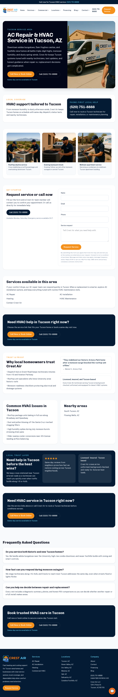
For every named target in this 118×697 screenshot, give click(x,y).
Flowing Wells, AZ (71, 415)
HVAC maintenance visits (69, 290)
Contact (85, 10)
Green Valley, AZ (67, 664)
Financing (67, 10)
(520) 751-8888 (72, 2)
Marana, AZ (65, 671)
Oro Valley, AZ (66, 668)
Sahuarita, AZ (66, 677)
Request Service (107, 10)
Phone (63, 215)
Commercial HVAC (39, 671)
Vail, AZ (64, 674)
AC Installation (66, 294)
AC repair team (36, 287)
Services (31, 10)
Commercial (43, 10)
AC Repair (10, 294)
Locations (55, 10)
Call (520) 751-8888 (48, 74)
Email (63, 204)
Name (63, 193)
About (93, 661)
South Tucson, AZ (71, 411)
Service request (66, 225)
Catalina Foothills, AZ (69, 681)
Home (22, 10)
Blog (76, 10)
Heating (9, 299)
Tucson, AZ (65, 661)
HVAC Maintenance (68, 299)
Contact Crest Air (14, 303)
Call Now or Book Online (21, 74)
